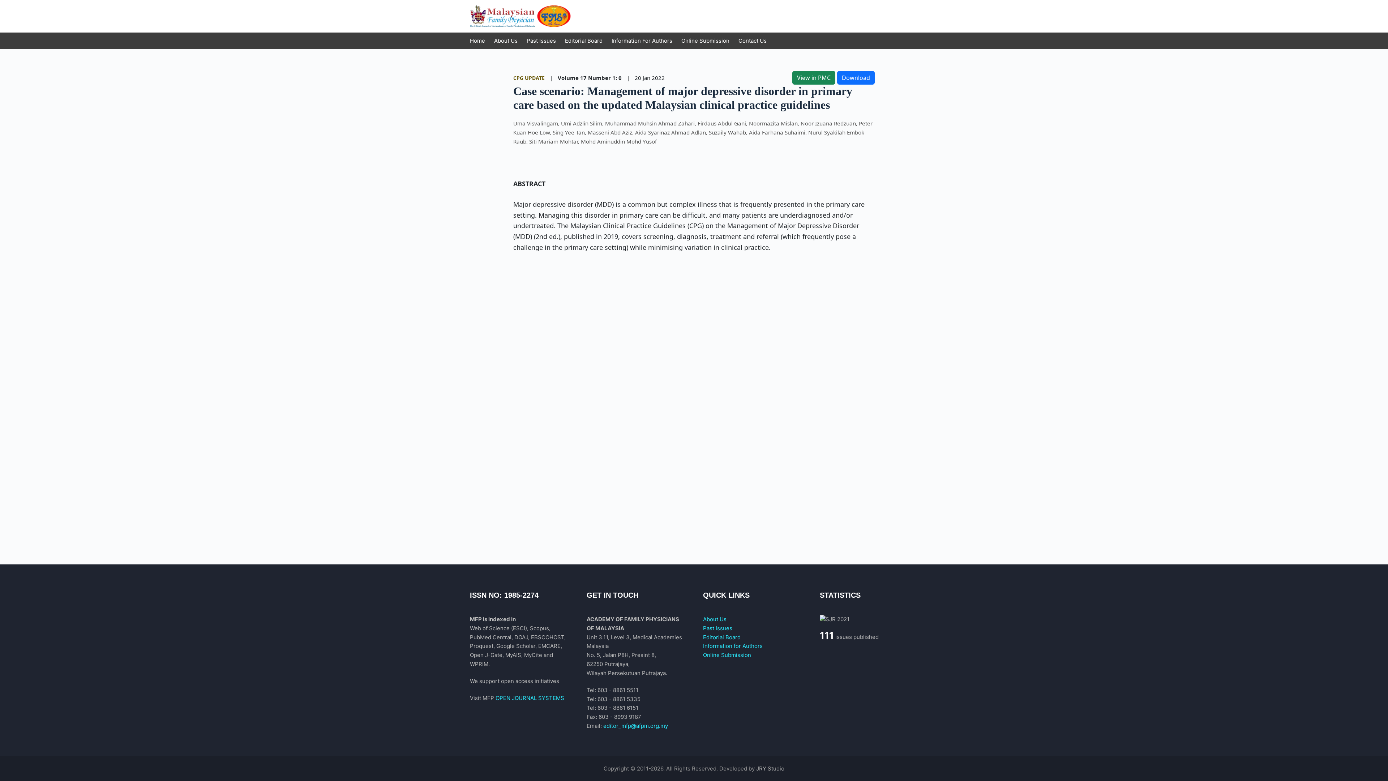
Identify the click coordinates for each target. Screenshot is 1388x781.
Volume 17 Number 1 (587, 77)
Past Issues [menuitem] (541, 40)
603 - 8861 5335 (619, 699)
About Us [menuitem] (506, 40)
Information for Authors (733, 646)
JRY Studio (770, 768)
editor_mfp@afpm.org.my (635, 725)
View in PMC (814, 78)
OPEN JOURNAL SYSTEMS (530, 698)
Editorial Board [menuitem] (584, 40)
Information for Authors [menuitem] (642, 40)
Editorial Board (722, 637)
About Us (715, 619)
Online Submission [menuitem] (705, 40)
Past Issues (717, 628)
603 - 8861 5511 (617, 690)
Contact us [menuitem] (752, 40)
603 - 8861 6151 (617, 707)
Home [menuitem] (477, 40)
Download (856, 78)
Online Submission (727, 655)
